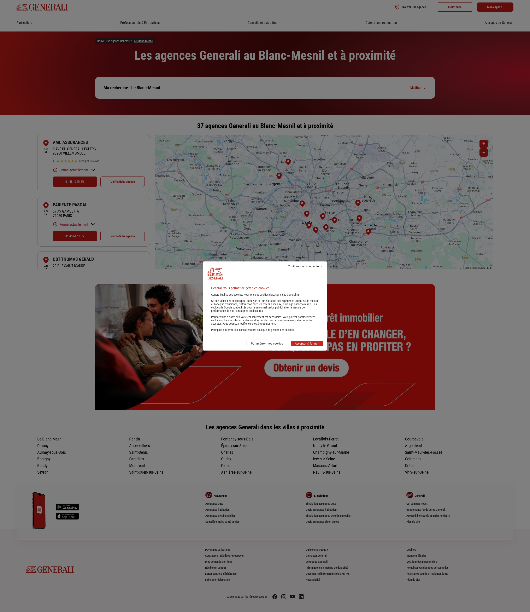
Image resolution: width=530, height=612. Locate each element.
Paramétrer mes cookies (267, 343)
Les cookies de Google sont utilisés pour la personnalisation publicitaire (264, 305)
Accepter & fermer (307, 343)
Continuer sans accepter (304, 266)
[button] (266, 329)
